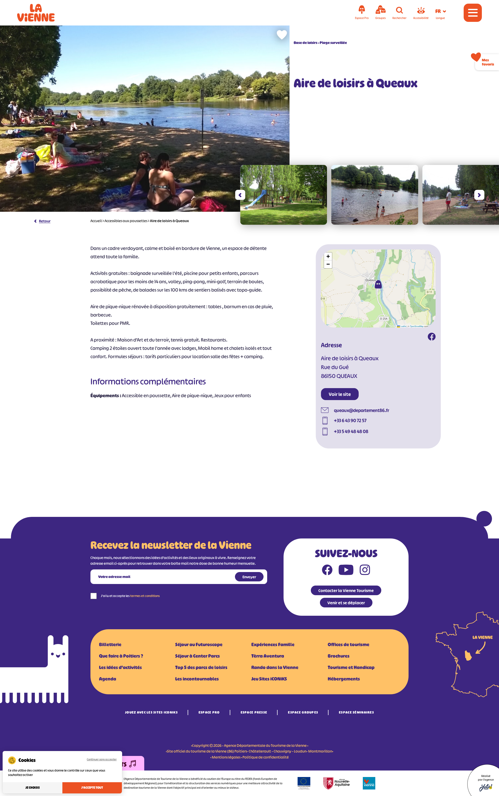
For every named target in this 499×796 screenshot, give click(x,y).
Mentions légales (226, 757)
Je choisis (32, 788)
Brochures (339, 656)
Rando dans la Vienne (274, 667)
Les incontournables (197, 679)
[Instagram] (365, 571)
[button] (240, 195)
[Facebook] (432, 337)
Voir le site (340, 394)
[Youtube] (346, 571)
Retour (44, 221)
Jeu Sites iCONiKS (269, 679)
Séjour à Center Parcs (197, 656)
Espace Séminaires (356, 712)
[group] (283, 195)
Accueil (96, 220)
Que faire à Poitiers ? (121, 656)
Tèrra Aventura (267, 656)
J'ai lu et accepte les (130, 596)
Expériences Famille (272, 644)
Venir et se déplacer (346, 603)
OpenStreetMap (416, 326)
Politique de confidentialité (265, 757)
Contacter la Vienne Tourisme (346, 590)
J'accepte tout (92, 788)
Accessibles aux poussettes (125, 220)
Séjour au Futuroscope (198, 644)
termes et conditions (145, 596)
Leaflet (403, 326)
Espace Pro (209, 712)
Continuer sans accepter (102, 759)
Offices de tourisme (348, 644)
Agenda (107, 679)
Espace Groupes (303, 712)
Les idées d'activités (120, 667)
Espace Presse (254, 712)
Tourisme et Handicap (351, 667)
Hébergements (344, 679)
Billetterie (110, 644)
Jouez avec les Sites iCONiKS (151, 712)
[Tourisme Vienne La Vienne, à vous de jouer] (43, 13)
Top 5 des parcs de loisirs (201, 667)
